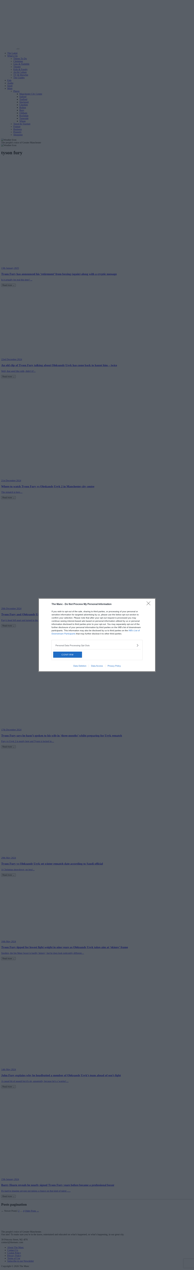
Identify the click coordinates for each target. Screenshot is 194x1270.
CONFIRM (68, 654)
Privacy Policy (114, 666)
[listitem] (97, 645)
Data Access (97, 666)
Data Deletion (79, 666)
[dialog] (97, 635)
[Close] (149, 604)
